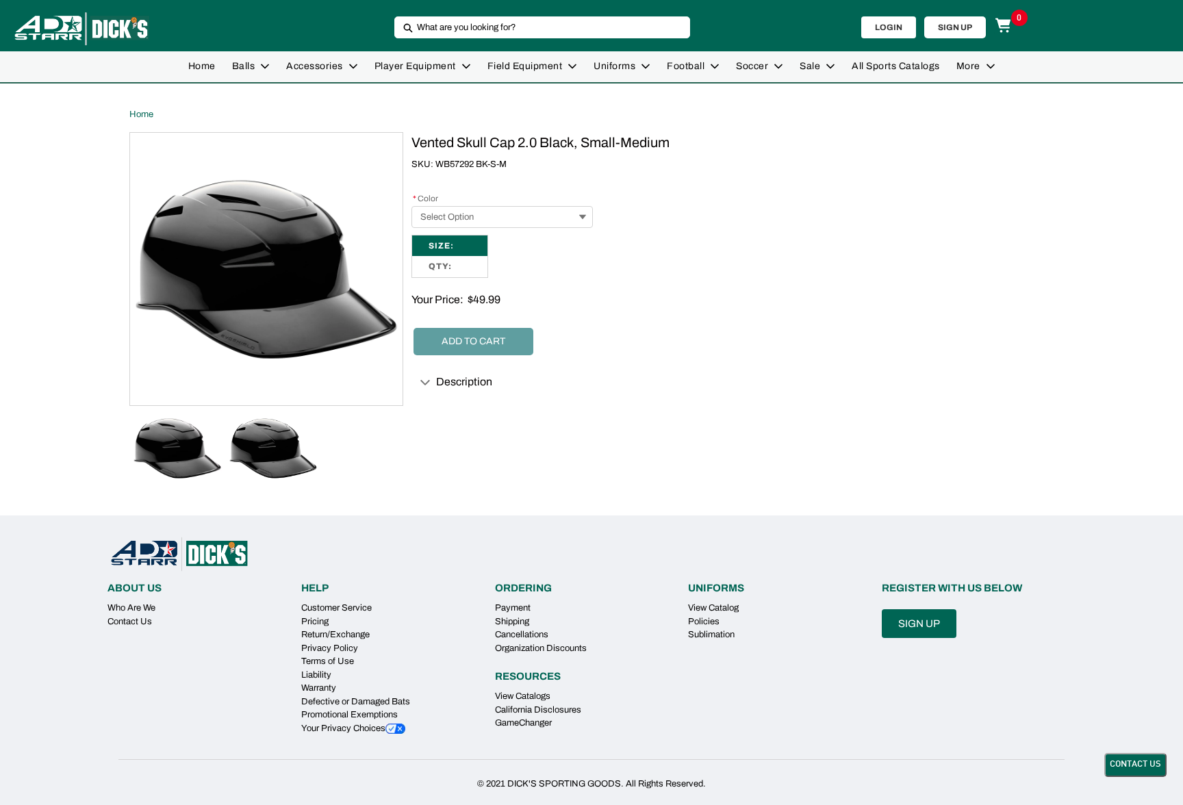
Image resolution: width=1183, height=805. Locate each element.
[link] (202, 67)
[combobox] (536, 27)
